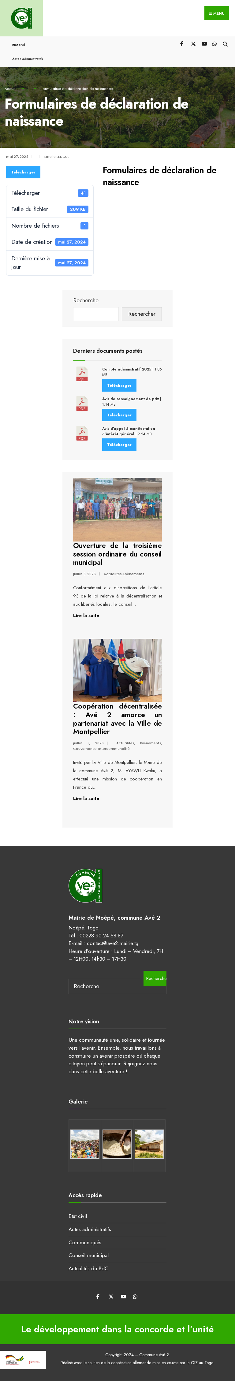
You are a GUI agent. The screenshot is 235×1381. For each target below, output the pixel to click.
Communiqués (85, 1242)
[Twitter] (193, 43)
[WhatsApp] (214, 43)
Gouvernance (85, 748)
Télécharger (23, 172)
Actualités (113, 573)
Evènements (133, 573)
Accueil (11, 88)
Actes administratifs (27, 58)
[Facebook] (182, 43)
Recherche (86, 300)
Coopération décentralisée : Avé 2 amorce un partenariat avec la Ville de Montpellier (117, 719)
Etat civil (18, 44)
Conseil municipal (89, 1255)
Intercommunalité (114, 748)
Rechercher (141, 314)
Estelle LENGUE (56, 156)
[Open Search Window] (225, 43)
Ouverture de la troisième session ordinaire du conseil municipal (117, 554)
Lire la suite (86, 615)
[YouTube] (203, 43)
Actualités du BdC (88, 1268)
